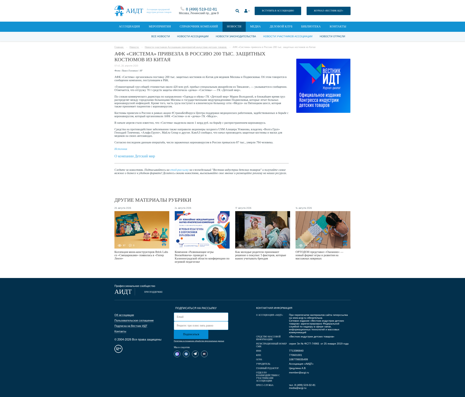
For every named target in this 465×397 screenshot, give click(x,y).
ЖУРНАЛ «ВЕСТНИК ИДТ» (328, 10)
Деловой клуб (281, 26)
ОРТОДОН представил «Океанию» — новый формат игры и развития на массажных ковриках (319, 255)
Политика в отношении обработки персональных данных (199, 341)
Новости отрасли (332, 36)
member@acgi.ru (299, 372)
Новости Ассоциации (193, 36)
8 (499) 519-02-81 (201, 9)
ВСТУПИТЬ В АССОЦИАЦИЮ (278, 10)
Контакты (338, 26)
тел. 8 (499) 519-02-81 (302, 385)
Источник (120, 148)
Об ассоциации (124, 315)
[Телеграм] (195, 354)
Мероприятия (160, 26)
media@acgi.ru (297, 387)
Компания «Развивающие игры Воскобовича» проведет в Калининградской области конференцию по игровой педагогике (202, 256)
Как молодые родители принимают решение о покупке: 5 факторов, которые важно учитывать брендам (260, 255)
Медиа (255, 26)
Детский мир (144, 156)
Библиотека (311, 26)
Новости (234, 26)
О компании (124, 156)
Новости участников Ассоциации (287, 36)
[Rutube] (204, 354)
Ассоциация (129, 26)
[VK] (186, 354)
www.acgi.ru (299, 317)
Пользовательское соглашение (134, 320)
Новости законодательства (236, 36)
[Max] (177, 354)
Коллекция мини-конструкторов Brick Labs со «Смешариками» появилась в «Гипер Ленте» (141, 255)
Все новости (160, 36)
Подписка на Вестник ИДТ (130, 325)
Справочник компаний (199, 26)
